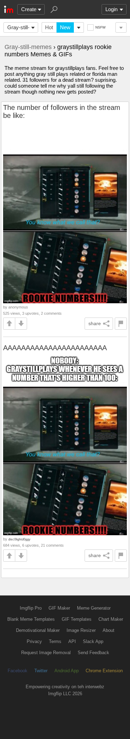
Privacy (34, 641)
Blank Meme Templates (31, 619)
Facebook (17, 670)
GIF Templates (77, 619)
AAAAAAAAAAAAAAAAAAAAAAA (55, 348)
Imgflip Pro (31, 608)
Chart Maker (110, 619)
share (94, 323)
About (108, 630)
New (65, 27)
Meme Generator (94, 608)
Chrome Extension (104, 670)
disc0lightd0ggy (19, 539)
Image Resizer (81, 630)
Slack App (93, 641)
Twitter (40, 670)
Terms (55, 641)
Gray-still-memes (18, 28)
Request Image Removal (46, 652)
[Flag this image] (121, 324)
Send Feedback (93, 652)
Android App (66, 670)
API (72, 641)
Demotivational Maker (38, 630)
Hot (49, 27)
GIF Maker (59, 608)
